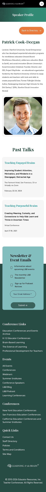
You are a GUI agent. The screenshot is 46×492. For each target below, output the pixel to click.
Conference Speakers (13, 382)
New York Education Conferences (19, 410)
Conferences (9, 369)
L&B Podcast (9, 391)
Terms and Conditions (14, 449)
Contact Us (8, 437)
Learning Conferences (14, 395)
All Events (7, 365)
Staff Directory (10, 441)
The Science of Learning (15, 346)
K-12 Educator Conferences (16, 338)
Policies (6, 445)
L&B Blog (7, 386)
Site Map (7, 453)
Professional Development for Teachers (23, 350)
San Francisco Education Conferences (22, 414)
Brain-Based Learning (14, 342)
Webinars (7, 374)
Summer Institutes (12, 378)
